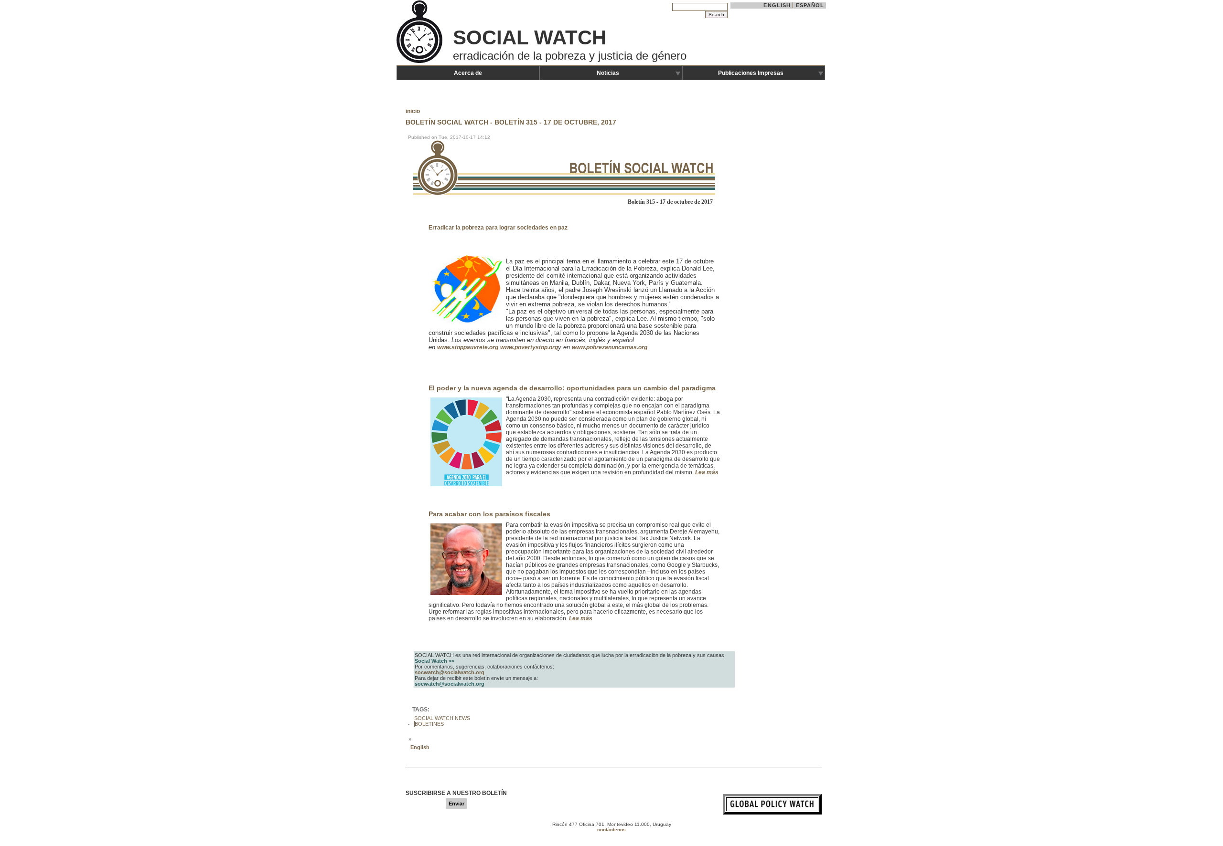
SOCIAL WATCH (529, 37)
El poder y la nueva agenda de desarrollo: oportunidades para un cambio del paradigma (572, 388)
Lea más (707, 472)
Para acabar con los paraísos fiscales (489, 514)
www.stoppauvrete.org (467, 347)
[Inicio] (420, 62)
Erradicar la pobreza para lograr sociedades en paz (498, 227)
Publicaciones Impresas (750, 73)
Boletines (429, 724)
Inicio (413, 111)
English (777, 5)
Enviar (456, 803)
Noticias (608, 73)
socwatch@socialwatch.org (449, 672)
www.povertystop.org (529, 347)
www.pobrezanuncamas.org (609, 347)
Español (810, 5)
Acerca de (468, 73)
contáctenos (611, 829)
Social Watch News (442, 718)
